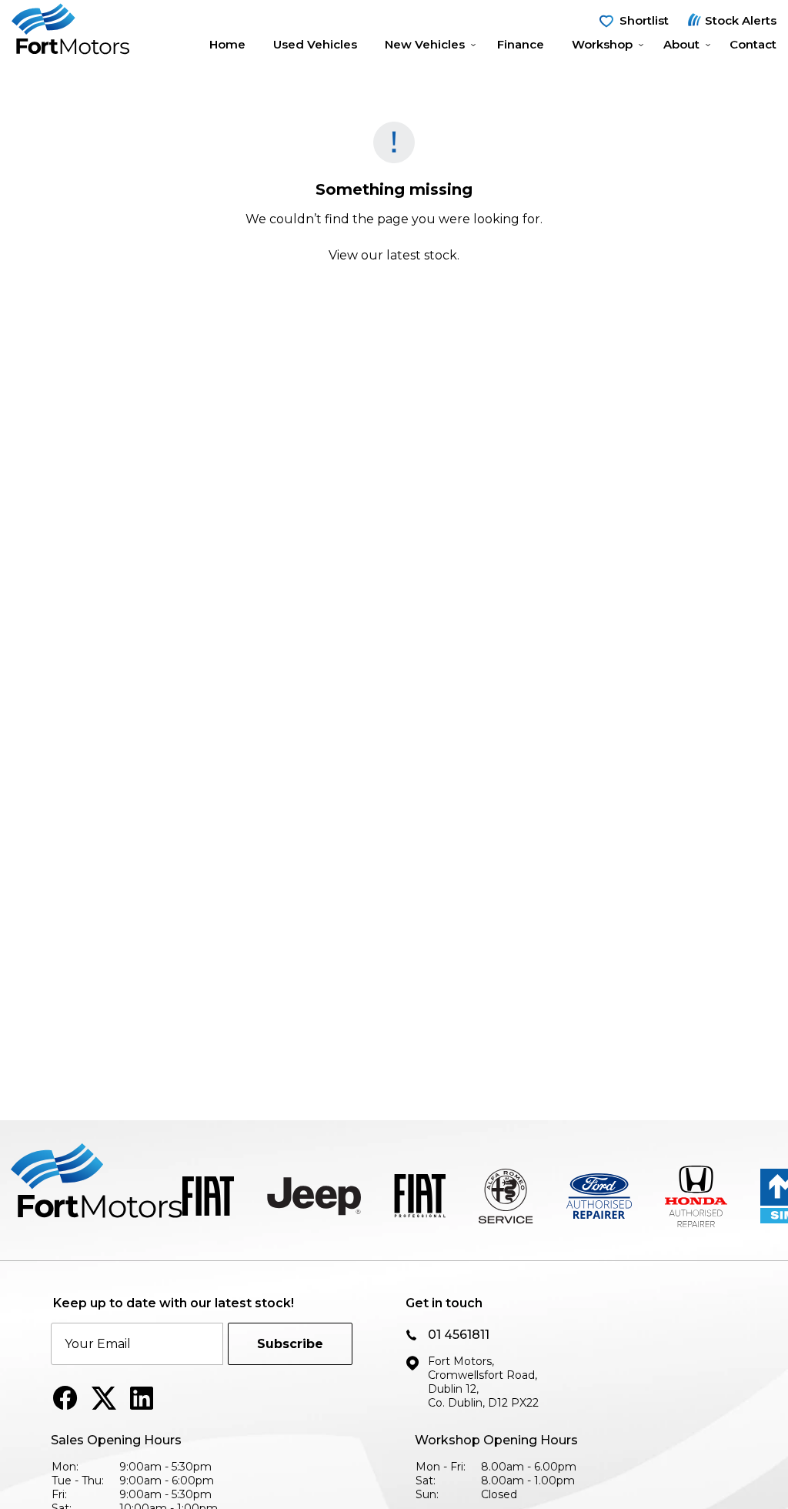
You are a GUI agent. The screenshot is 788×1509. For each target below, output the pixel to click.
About (681, 44)
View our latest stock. (394, 255)
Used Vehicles (315, 44)
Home (227, 44)
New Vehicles (425, 44)
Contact (753, 44)
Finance (520, 44)
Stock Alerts (740, 20)
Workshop (602, 44)
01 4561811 (458, 1334)
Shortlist (644, 20)
